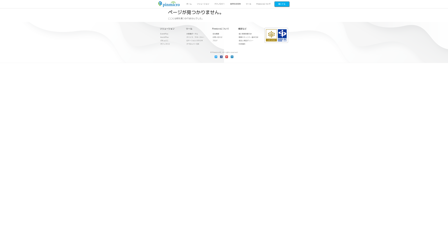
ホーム (189, 4)
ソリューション (203, 4)
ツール (248, 4)
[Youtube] (226, 57)
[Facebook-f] (221, 57)
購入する (281, 4)
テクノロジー (219, 4)
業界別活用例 (235, 4)
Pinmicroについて (263, 4)
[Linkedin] (232, 57)
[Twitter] (216, 57)
